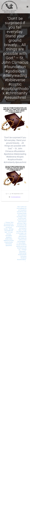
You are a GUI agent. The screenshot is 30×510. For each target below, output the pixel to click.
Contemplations (16, 197)
